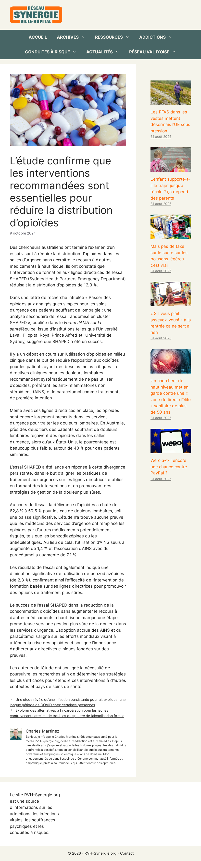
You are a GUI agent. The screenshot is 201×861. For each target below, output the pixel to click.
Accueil (38, 37)
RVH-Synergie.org (100, 853)
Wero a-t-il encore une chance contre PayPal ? (169, 466)
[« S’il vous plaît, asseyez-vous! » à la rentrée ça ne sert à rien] (171, 303)
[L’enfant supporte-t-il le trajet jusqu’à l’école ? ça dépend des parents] (171, 168)
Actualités (99, 51)
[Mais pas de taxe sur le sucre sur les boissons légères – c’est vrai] (171, 236)
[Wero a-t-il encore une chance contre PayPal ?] (171, 450)
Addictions (152, 37)
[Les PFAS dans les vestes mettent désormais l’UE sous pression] (171, 101)
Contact (127, 853)
